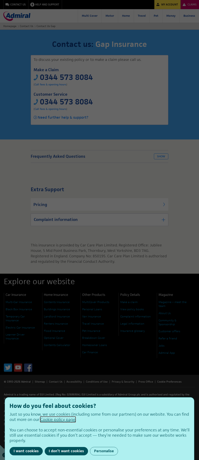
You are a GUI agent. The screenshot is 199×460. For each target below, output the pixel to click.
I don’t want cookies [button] (66, 451)
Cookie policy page (57, 419)
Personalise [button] (104, 451)
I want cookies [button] (26, 451)
